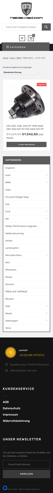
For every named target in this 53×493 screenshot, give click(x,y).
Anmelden (26, 474)
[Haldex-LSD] (26, 10)
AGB (6, 402)
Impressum (10, 414)
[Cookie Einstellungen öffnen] (5, 489)
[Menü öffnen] (22, 38)
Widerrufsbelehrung (16, 421)
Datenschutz (11, 408)
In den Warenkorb (26, 145)
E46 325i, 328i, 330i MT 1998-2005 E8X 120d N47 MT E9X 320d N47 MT (25, 127)
